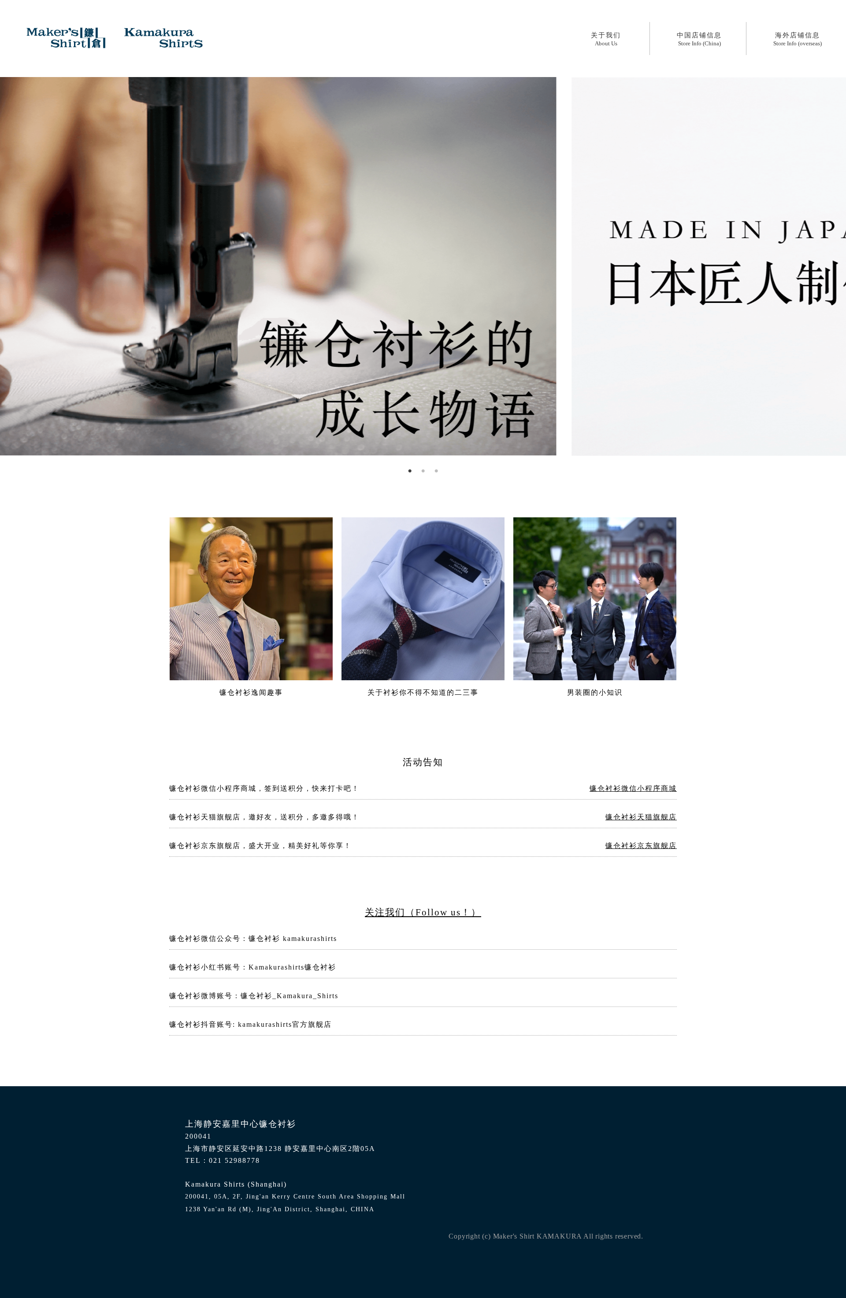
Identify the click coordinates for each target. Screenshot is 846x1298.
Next (4, 266)
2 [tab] (423, 471)
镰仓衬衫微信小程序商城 (633, 788)
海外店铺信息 (797, 39)
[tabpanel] (423, 266)
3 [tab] (436, 471)
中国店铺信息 (699, 39)
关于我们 (606, 39)
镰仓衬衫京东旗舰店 (641, 845)
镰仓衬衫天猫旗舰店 (641, 817)
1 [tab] (409, 471)
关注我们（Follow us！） (423, 912)
